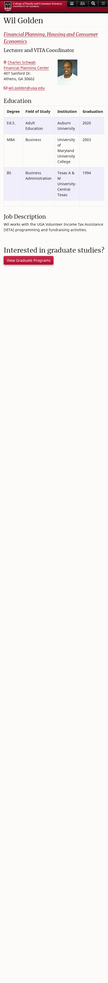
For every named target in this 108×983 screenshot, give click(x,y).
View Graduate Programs (29, 260)
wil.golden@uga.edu (26, 87)
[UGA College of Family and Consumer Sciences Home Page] (33, 6)
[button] (93, 3)
